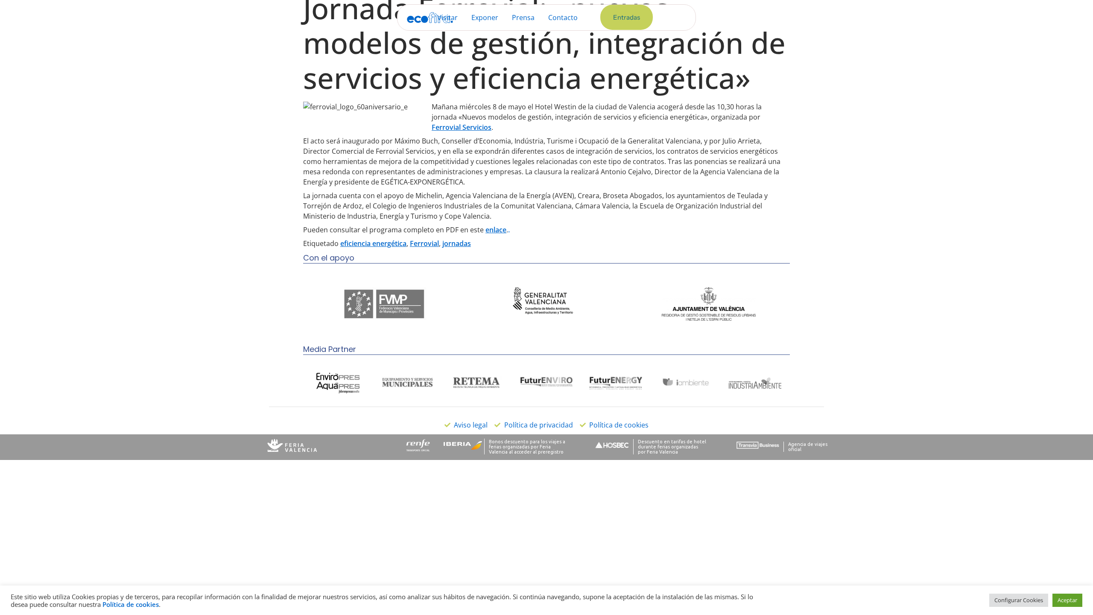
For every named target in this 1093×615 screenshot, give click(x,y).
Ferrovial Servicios (461, 127)
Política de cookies (130, 604)
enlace (495, 229)
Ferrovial (424, 243)
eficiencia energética (373, 243)
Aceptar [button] (1067, 600)
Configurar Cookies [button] (1018, 600)
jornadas (456, 243)
